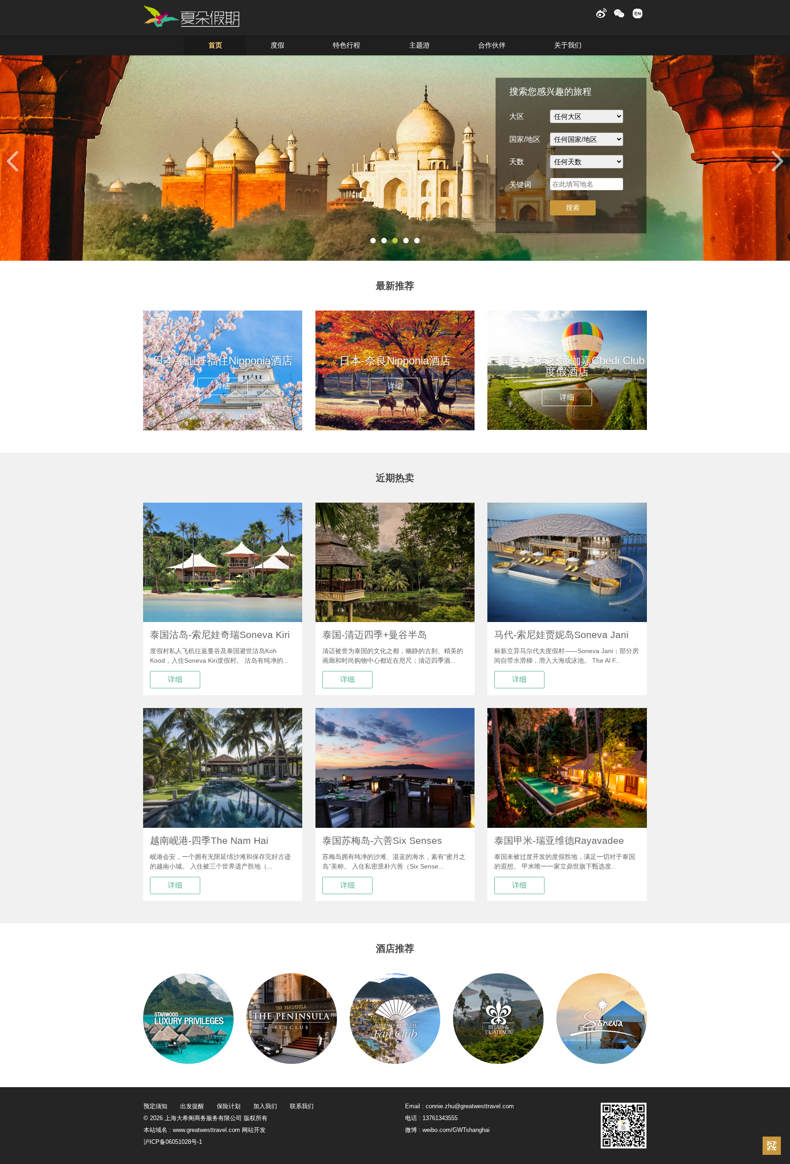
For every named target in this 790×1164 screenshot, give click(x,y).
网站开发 (254, 1129)
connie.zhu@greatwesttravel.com (470, 1106)
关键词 (520, 184)
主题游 (419, 45)
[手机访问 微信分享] (772, 1146)
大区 (516, 116)
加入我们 (265, 1106)
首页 (215, 45)
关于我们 (568, 45)
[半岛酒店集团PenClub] (291, 1061)
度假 (277, 45)
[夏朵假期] (192, 16)
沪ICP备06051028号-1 (173, 1141)
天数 (516, 162)
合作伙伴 (492, 45)
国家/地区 (524, 139)
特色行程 (346, 45)
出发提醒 (192, 1106)
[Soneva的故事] (601, 1061)
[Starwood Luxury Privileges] (188, 1061)
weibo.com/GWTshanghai (456, 1129)
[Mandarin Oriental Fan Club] (395, 1061)
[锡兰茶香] (498, 1061)
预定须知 (155, 1106)
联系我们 (302, 1106)
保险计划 (228, 1106)
